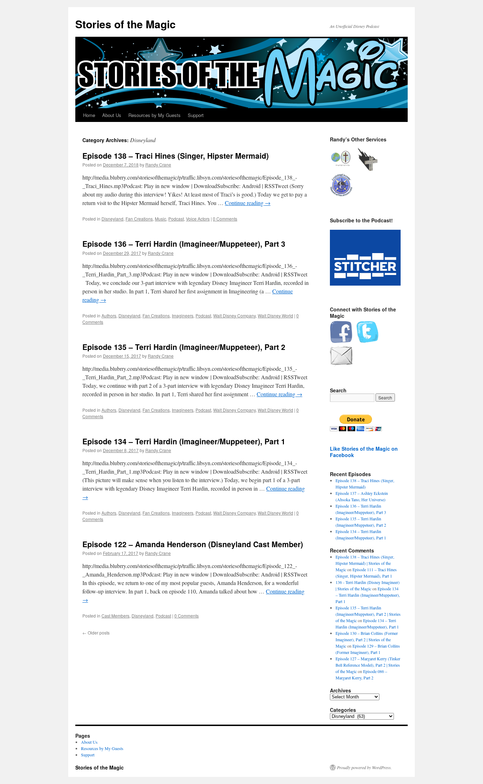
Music (160, 219)
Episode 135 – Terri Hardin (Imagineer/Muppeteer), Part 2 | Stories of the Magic (368, 614)
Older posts (96, 633)
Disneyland (112, 219)
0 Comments (225, 219)
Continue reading (247, 202)
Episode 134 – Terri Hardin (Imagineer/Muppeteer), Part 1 (183, 441)
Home (89, 115)
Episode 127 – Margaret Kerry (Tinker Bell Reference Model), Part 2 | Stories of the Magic (368, 665)
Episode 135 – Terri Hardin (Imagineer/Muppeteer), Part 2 (183, 346)
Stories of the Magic (125, 23)
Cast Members (115, 616)
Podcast (176, 219)
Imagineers (182, 315)
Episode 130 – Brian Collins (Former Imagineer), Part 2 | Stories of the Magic (367, 639)
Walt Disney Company (234, 315)
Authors (108, 315)
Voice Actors (198, 219)
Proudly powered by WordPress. (364, 767)
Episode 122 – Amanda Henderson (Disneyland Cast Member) (192, 544)
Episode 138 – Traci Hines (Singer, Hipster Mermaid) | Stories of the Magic (365, 563)
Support (196, 115)
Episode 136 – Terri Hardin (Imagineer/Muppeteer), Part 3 (183, 243)
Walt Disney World (275, 315)
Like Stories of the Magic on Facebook (364, 451)
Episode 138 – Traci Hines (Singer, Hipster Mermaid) (175, 155)
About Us (111, 115)
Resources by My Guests (154, 115)
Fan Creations (139, 219)
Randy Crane (158, 165)
